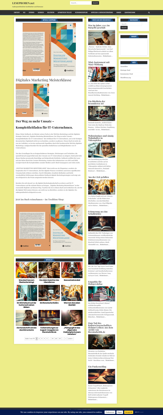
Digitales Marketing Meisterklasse (43, 79)
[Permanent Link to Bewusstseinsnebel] (72, 270)
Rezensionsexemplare (81, 12)
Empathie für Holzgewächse (95, 282)
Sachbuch (41, 12)
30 (60, 338)
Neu (24, 12)
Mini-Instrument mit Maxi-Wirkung (99, 63)
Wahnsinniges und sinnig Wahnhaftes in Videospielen (101, 138)
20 (56, 338)
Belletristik (50, 12)
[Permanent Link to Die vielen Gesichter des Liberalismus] (49, 270)
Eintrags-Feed (125, 70)
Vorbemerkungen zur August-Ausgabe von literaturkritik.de (49, 329)
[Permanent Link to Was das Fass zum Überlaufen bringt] (26, 270)
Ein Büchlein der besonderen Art (96, 102)
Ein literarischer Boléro (49, 303)
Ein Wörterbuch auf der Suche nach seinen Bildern (26, 305)
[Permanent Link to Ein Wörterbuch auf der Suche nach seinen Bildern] (26, 293)
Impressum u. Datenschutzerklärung (102, 12)
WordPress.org (125, 77)
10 (52, 338)
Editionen (31, 12)
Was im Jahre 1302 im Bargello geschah (99, 26)
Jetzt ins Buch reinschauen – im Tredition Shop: (40, 199)
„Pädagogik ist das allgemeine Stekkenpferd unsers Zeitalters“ (72, 330)
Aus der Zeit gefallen (98, 176)
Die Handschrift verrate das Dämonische (26, 328)
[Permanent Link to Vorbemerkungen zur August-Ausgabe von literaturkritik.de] (49, 318)
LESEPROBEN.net (23, 3)
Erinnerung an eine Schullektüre (98, 212)
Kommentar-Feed (126, 74)
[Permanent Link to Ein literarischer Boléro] (49, 293)
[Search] (149, 12)
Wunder (118, 12)
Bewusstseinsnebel (72, 280)
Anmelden (124, 66)
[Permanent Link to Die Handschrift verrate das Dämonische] (26, 318)
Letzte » (70, 338)
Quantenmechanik (130, 12)
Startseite (17, 12)
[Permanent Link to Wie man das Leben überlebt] (72, 293)
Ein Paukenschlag (97, 366)
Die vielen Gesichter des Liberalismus (49, 281)
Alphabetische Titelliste (65, 12)
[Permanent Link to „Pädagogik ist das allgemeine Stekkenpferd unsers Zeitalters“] (72, 318)
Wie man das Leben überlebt (72, 304)
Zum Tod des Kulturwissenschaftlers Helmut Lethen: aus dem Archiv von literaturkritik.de (100, 327)
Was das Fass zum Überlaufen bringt (26, 281)
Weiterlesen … (108, 56)
